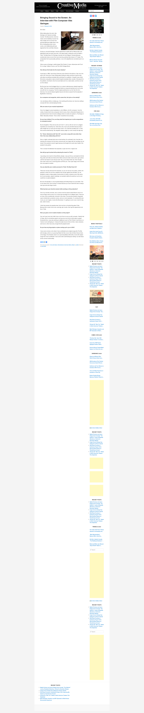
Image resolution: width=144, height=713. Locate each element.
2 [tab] (94, 34)
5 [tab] (99, 34)
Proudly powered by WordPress (72, 707)
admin (77, 245)
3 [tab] (95, 34)
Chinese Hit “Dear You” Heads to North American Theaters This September (97, 87)
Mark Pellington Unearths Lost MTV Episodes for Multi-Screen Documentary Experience (97, 329)
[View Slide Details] (97, 26)
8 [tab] (102, 261)
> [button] (102, 26)
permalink (44, 246)
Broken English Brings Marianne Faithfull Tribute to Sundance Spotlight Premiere (96, 376)
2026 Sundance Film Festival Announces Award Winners (96, 101)
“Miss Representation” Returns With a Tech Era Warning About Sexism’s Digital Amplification (95, 46)
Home (42, 11)
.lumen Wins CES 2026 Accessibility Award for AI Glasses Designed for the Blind (96, 119)
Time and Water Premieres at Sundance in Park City (96, 371)
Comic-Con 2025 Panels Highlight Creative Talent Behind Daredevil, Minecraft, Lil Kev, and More (96, 343)
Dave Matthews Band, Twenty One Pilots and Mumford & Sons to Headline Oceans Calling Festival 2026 (96, 241)
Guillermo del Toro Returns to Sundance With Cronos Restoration (97, 105)
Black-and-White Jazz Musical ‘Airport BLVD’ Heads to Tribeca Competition (97, 55)
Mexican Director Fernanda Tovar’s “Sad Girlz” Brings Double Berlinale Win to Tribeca (96, 60)
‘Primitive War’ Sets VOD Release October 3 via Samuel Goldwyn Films (97, 338)
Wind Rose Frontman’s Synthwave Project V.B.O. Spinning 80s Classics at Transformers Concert (96, 320)
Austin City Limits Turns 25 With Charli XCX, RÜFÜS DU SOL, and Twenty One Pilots (96, 232)
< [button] (91, 26)
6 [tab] (99, 261)
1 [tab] (92, 34)
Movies (47, 11)
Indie (57, 11)
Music (52, 11)
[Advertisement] (97, 150)
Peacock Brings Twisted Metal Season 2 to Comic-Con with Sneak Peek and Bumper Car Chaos (97, 348)
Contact (77, 11)
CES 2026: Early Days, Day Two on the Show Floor (96, 124)
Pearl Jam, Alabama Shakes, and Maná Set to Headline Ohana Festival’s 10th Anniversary (96, 227)
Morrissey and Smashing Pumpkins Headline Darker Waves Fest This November (96, 236)
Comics (62, 11)
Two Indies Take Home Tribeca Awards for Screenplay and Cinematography (97, 41)
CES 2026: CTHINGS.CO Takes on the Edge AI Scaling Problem (97, 114)
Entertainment (61, 245)
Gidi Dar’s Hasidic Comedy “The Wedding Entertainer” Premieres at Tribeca (96, 51)
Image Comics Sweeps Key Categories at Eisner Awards (96, 315)
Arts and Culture (69, 11)
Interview (66, 245)
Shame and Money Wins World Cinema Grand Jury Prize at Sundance (96, 96)
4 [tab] (97, 34)
